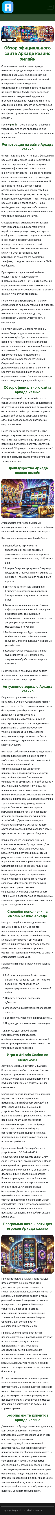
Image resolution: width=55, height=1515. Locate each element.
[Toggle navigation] (50, 7)
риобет (14, 124)
